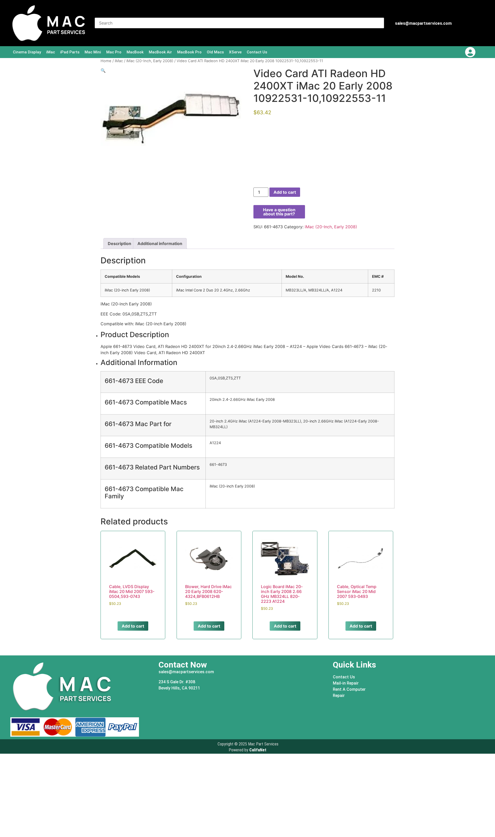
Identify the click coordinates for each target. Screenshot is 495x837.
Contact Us (257, 52)
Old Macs (215, 52)
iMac (50, 52)
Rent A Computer (349, 689)
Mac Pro (113, 52)
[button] (103, 70)
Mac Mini (93, 52)
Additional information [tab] (159, 243)
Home (106, 61)
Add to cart (285, 192)
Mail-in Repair (346, 683)
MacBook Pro (189, 52)
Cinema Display (27, 52)
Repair (339, 695)
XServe (235, 52)
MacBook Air (160, 52)
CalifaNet (257, 749)
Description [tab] (119, 243)
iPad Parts (69, 52)
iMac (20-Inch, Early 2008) (149, 61)
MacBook (135, 52)
